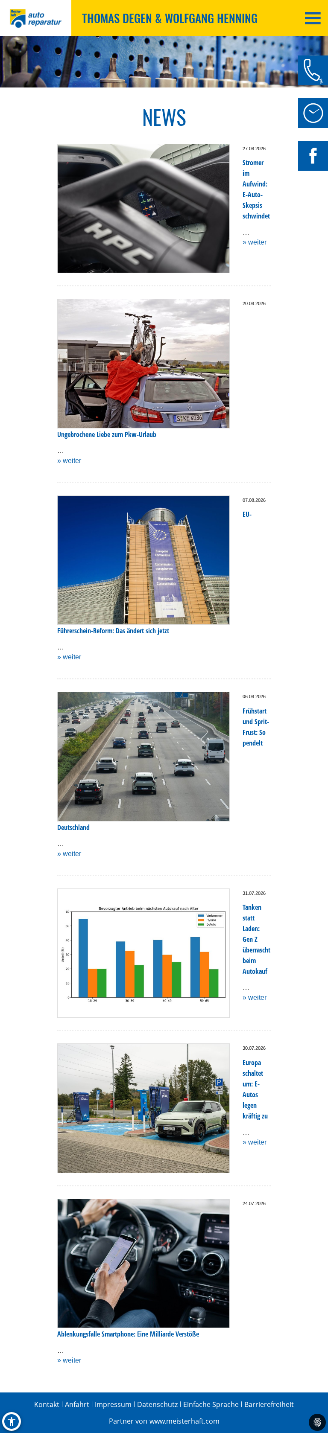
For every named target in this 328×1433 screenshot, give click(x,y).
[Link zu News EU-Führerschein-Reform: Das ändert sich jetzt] (143, 560)
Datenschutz (157, 1404)
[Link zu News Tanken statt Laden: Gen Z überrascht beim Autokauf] (143, 953)
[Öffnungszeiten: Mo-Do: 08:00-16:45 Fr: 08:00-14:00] (313, 113)
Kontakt (46, 1404)
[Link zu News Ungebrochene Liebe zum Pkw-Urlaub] (143, 363)
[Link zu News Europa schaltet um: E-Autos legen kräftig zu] (143, 1108)
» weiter (254, 242)
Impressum (113, 1404)
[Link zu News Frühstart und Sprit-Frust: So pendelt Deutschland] (143, 756)
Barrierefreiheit (269, 1404)
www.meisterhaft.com (184, 1421)
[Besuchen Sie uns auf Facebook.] (313, 156)
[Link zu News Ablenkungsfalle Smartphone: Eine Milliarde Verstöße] (143, 1263)
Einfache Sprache (211, 1404)
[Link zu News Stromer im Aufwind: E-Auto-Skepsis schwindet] (143, 209)
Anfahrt (77, 1404)
